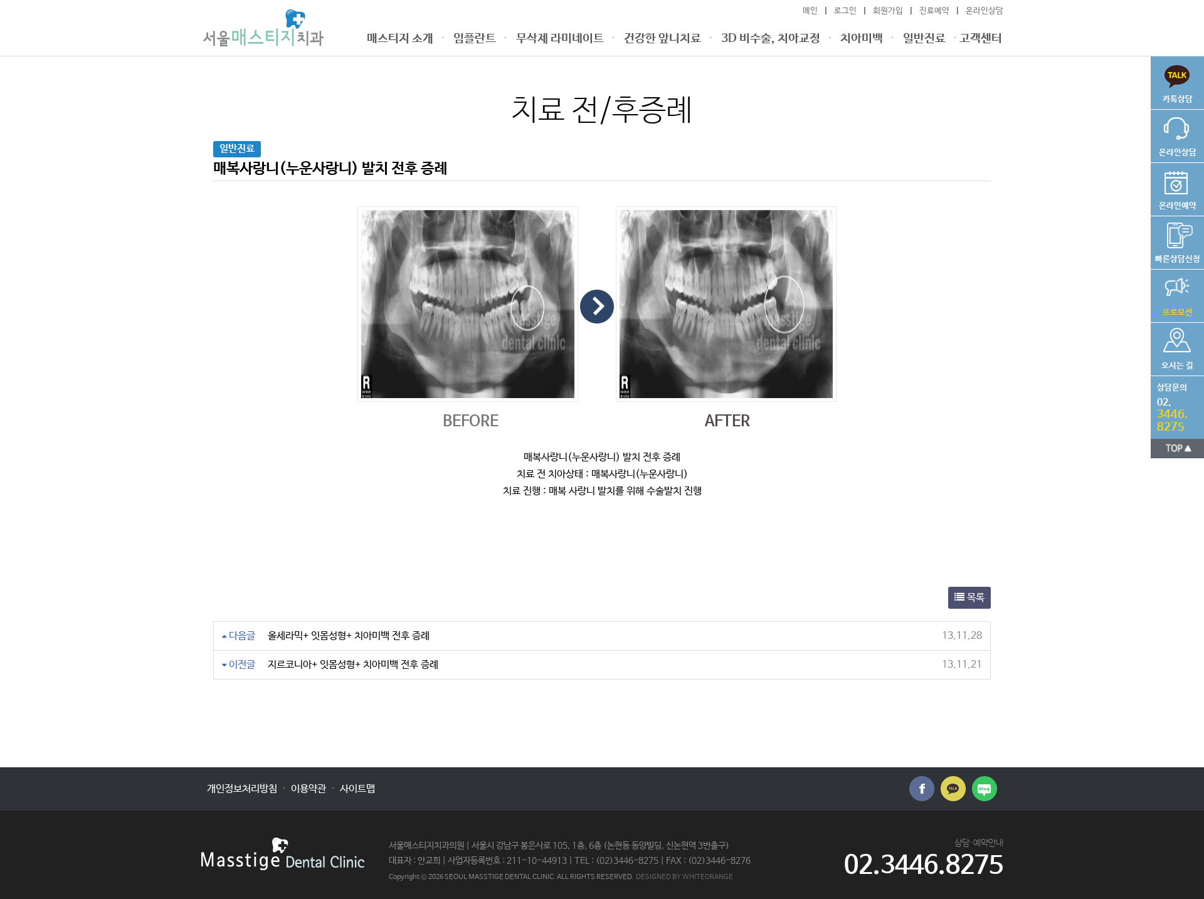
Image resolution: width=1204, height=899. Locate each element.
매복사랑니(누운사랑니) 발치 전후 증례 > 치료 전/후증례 (263, 28)
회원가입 (888, 11)
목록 (974, 598)
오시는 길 (1172, 347)
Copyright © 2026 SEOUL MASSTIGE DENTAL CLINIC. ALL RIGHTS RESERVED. (511, 877)
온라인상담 (984, 11)
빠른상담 (1172, 80)
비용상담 (1175, 240)
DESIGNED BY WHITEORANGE (684, 877)
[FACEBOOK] (921, 788)
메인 (810, 11)
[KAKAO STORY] (953, 788)
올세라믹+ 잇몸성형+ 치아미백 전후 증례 (349, 636)
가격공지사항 (1172, 293)
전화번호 (1169, 404)
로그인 (845, 11)
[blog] (984, 788)
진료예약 (934, 11)
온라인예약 (1173, 187)
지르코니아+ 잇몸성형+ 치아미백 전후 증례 (353, 665)
